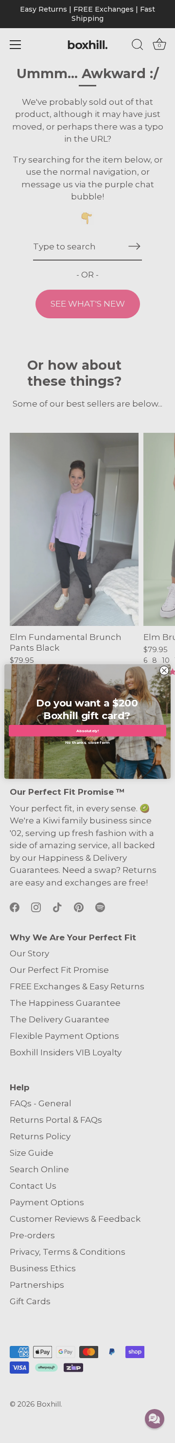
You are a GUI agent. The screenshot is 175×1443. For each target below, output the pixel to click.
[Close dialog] (164, 670)
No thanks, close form (87, 742)
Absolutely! (87, 730)
